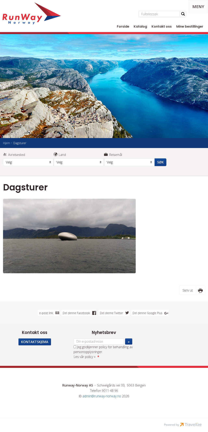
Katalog (140, 26)
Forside (123, 26)
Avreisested (16, 154)
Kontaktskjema (34, 342)
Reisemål (115, 154)
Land (62, 154)
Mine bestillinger (189, 26)
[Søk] (183, 14)
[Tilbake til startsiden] (31, 13)
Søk (160, 162)
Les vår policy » (84, 356)
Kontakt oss (162, 26)
